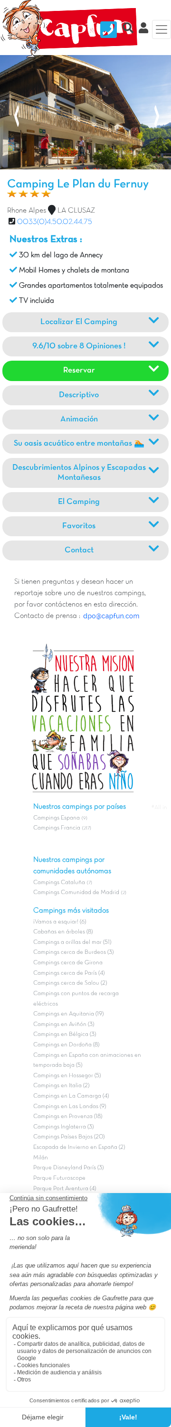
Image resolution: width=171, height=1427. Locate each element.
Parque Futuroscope (59, 1178)
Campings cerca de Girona (68, 963)
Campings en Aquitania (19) (68, 1014)
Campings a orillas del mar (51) (72, 942)
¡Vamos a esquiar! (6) (59, 922)
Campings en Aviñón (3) (63, 1024)
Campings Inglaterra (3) (63, 1127)
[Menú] (161, 29)
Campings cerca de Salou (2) (70, 983)
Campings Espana (56, 818)
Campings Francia (56, 828)
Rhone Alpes (26, 210)
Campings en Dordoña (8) (66, 1045)
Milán (40, 1158)
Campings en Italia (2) (61, 1086)
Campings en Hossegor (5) (67, 1076)
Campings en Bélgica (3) (64, 1034)
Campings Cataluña (59, 883)
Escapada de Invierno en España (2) (79, 1147)
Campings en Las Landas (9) (69, 1107)
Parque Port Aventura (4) (64, 1189)
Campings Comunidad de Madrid (76, 892)
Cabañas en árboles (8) (63, 932)
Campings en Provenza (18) (67, 1116)
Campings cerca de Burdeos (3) (73, 952)
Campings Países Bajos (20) (68, 1137)
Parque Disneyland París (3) (68, 1168)
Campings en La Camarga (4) (71, 1096)
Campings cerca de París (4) (68, 973)
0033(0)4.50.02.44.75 (54, 222)
